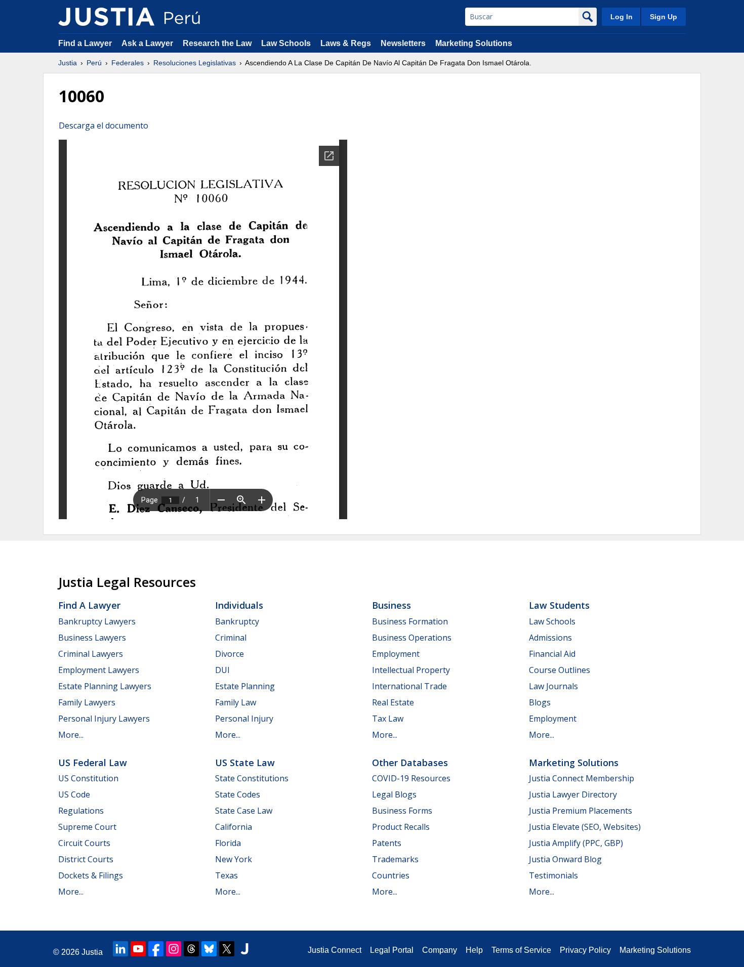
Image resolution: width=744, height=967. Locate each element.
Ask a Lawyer (148, 43)
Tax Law (387, 718)
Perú (94, 63)
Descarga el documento (103, 125)
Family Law (235, 702)
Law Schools (286, 43)
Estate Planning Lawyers (104, 686)
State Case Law (243, 810)
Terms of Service (521, 950)
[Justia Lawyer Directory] (244, 948)
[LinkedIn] (120, 948)
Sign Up (663, 17)
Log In (621, 17)
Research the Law (217, 43)
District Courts (85, 859)
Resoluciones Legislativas (194, 63)
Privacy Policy (585, 950)
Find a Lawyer (85, 43)
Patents (386, 843)
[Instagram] (173, 948)
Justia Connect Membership (581, 778)
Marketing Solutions (473, 43)
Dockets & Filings (90, 875)
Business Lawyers (92, 637)
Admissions (550, 637)
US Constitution (88, 778)
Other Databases (410, 762)
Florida (228, 843)
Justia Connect (334, 950)
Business (391, 605)
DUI (222, 670)
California (233, 826)
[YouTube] (138, 948)
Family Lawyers (86, 702)
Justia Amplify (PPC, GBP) (576, 843)
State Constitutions (251, 778)
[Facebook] (155, 948)
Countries (390, 875)
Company (439, 950)
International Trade (409, 686)
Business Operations (411, 637)
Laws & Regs (345, 43)
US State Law (245, 762)
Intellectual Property (411, 670)
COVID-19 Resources (411, 778)
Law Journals (553, 686)
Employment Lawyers (98, 670)
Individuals (239, 605)
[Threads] (191, 948)
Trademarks (395, 859)
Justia (67, 63)
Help (474, 950)
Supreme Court (87, 826)
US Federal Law (92, 762)
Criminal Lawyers (90, 653)
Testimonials (553, 875)
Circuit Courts (84, 843)
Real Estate (393, 702)
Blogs (540, 702)
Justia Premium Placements (580, 810)
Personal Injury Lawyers (104, 718)
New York (233, 859)
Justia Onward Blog (565, 859)
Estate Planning (245, 686)
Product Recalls (401, 826)
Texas (226, 875)
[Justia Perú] (106, 17)
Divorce (229, 653)
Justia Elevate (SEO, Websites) (585, 826)
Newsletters (403, 43)
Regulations (81, 810)
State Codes (237, 794)
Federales (127, 63)
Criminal (230, 637)
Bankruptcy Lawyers (97, 621)
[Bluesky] (209, 948)
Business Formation (410, 621)
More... (71, 734)
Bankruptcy (237, 621)
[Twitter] (226, 948)
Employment (396, 653)
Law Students (559, 605)
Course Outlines (559, 670)
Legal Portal (392, 950)
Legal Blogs (394, 794)
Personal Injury (244, 718)
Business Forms (402, 810)
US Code (74, 794)
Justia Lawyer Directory (573, 794)
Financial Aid (552, 653)
